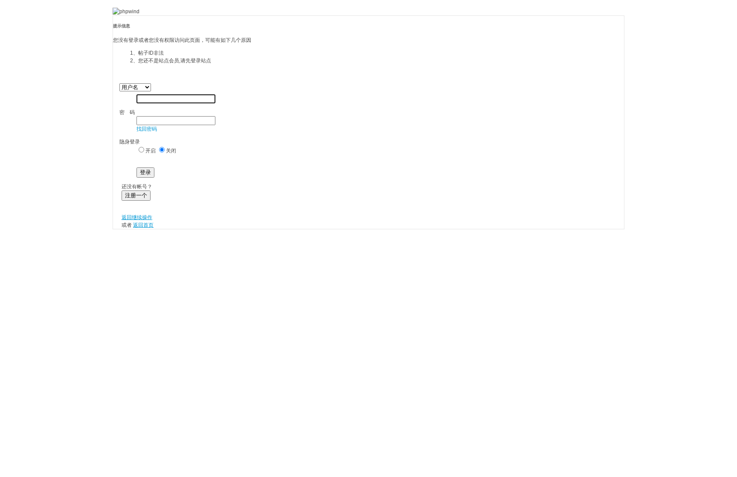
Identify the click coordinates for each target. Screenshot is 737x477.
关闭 (171, 151)
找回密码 (146, 129)
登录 (145, 172)
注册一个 (136, 195)
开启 (150, 151)
